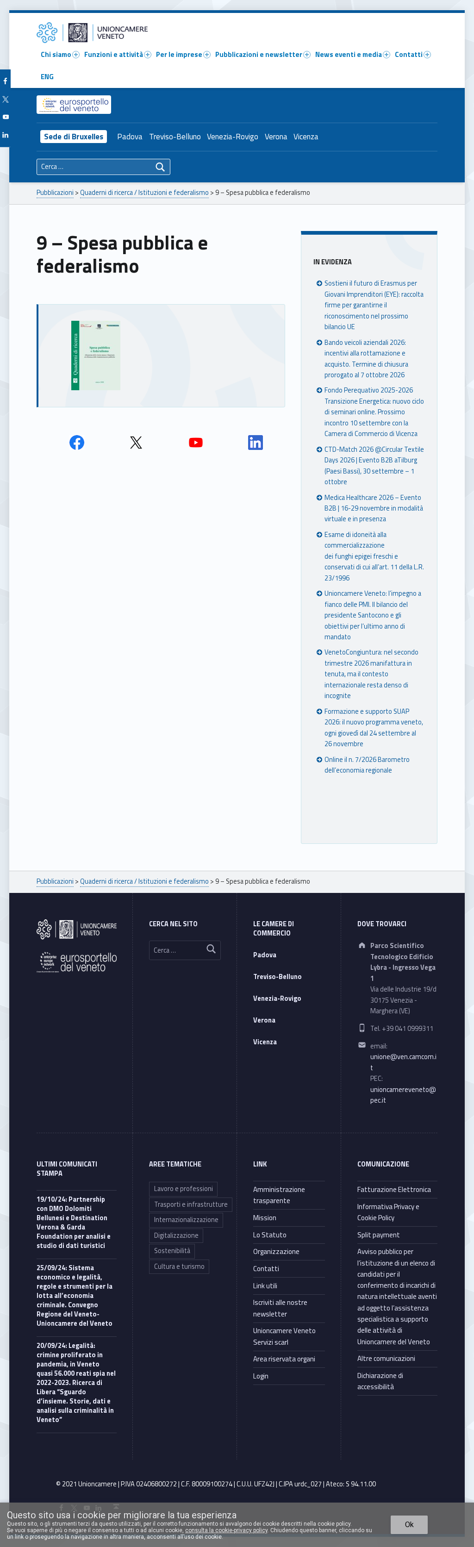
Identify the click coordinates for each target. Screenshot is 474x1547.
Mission (264, 1217)
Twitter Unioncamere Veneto (136, 442)
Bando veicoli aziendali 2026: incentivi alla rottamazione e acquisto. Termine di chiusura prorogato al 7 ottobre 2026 (366, 358)
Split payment (378, 1234)
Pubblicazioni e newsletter (258, 54)
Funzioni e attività (113, 54)
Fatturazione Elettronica (394, 1189)
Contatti (409, 54)
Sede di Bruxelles (73, 137)
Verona (276, 137)
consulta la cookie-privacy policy (226, 1530)
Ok (409, 1524)
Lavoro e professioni (183, 1189)
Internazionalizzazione (186, 1220)
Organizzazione (276, 1251)
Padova (130, 137)
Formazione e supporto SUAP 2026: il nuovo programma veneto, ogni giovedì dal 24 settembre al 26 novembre (373, 727)
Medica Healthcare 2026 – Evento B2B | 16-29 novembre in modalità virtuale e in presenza (373, 508)
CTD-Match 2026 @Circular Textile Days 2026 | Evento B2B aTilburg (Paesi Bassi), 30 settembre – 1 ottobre (374, 465)
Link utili (265, 1285)
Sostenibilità (172, 1251)
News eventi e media (348, 54)
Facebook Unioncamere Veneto (76, 442)
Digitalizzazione (176, 1235)
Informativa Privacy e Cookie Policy (388, 1212)
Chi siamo (56, 54)
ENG (47, 76)
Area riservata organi (284, 1359)
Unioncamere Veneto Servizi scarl (284, 1336)
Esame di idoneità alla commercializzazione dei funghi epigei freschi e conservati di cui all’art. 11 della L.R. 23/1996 (374, 556)
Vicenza (305, 137)
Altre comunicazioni (386, 1358)
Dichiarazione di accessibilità (380, 1381)
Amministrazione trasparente (279, 1195)
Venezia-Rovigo (232, 137)
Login (260, 1376)
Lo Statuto (270, 1234)
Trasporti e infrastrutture (191, 1204)
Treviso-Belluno (175, 137)
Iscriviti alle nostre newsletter (280, 1308)
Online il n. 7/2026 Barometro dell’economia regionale (367, 765)
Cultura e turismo (179, 1266)
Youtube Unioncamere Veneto (195, 442)
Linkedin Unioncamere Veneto (255, 442)
